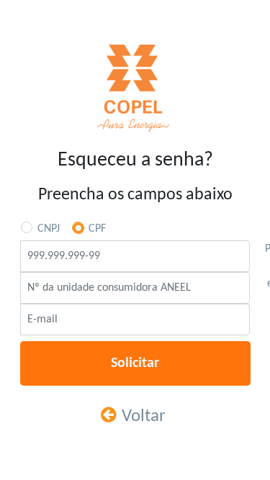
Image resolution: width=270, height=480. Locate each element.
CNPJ (48, 229)
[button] (135, 363)
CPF (97, 229)
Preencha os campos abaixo (135, 195)
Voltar (144, 416)
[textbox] (135, 256)
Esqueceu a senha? (135, 160)
